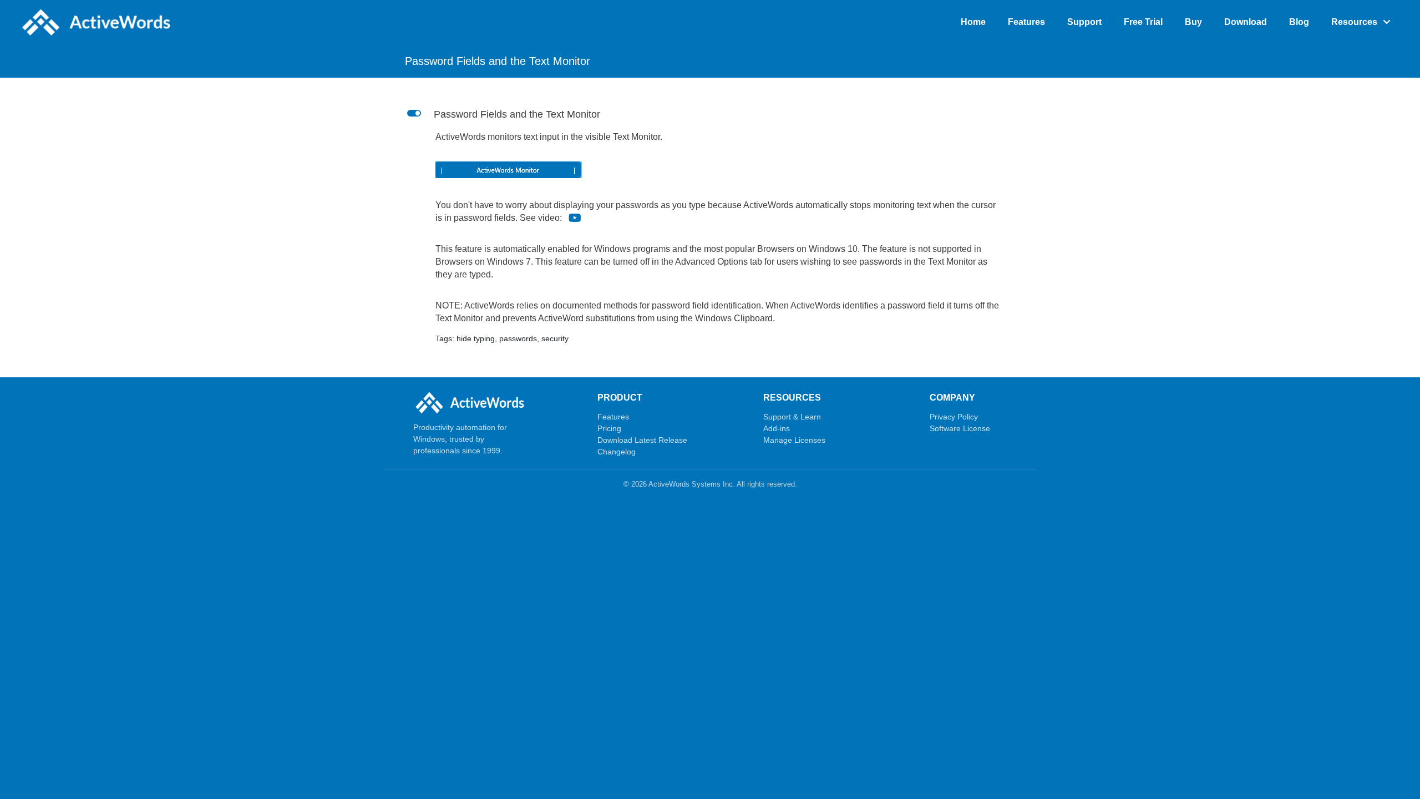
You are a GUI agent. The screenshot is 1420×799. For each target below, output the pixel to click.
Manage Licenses (794, 440)
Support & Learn (792, 416)
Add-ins (776, 428)
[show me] (575, 217)
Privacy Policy (954, 416)
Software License (960, 428)
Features (613, 416)
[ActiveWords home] (469, 403)
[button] (710, 114)
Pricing (609, 428)
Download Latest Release (642, 440)
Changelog (616, 451)
